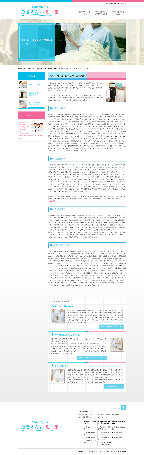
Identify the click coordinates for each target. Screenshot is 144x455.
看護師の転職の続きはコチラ (114, 386)
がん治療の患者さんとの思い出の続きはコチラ (92, 357)
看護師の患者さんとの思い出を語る (101, 13)
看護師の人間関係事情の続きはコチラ (111, 326)
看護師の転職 (118, 437)
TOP (69, 13)
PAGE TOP (117, 408)
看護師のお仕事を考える (118, 13)
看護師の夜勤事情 (91, 437)
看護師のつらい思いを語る (84, 13)
